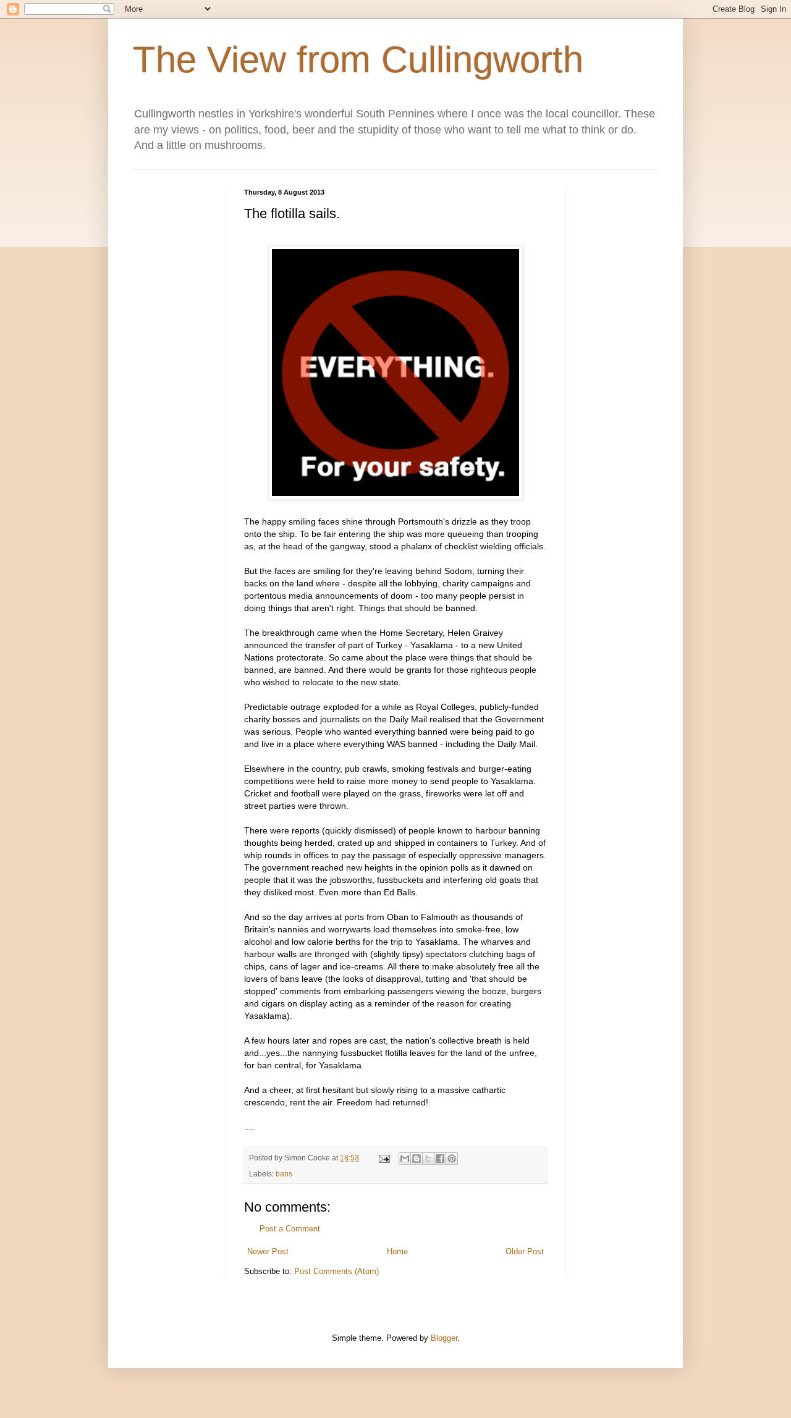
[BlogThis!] (416, 1158)
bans (284, 1174)
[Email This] (405, 1158)
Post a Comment (290, 1228)
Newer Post (268, 1251)
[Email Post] (383, 1158)
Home (397, 1251)
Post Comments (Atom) (336, 1271)
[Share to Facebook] (440, 1158)
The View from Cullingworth (358, 59)
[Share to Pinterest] (452, 1158)
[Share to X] (428, 1158)
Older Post (524, 1251)
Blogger (444, 1338)
